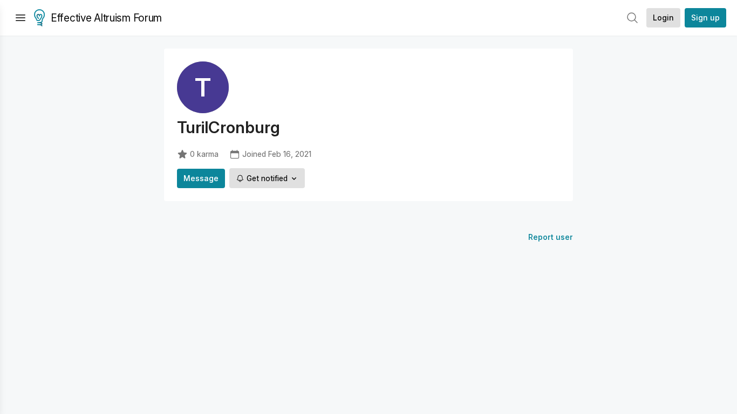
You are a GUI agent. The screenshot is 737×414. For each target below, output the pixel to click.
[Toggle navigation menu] (20, 17)
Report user (550, 237)
